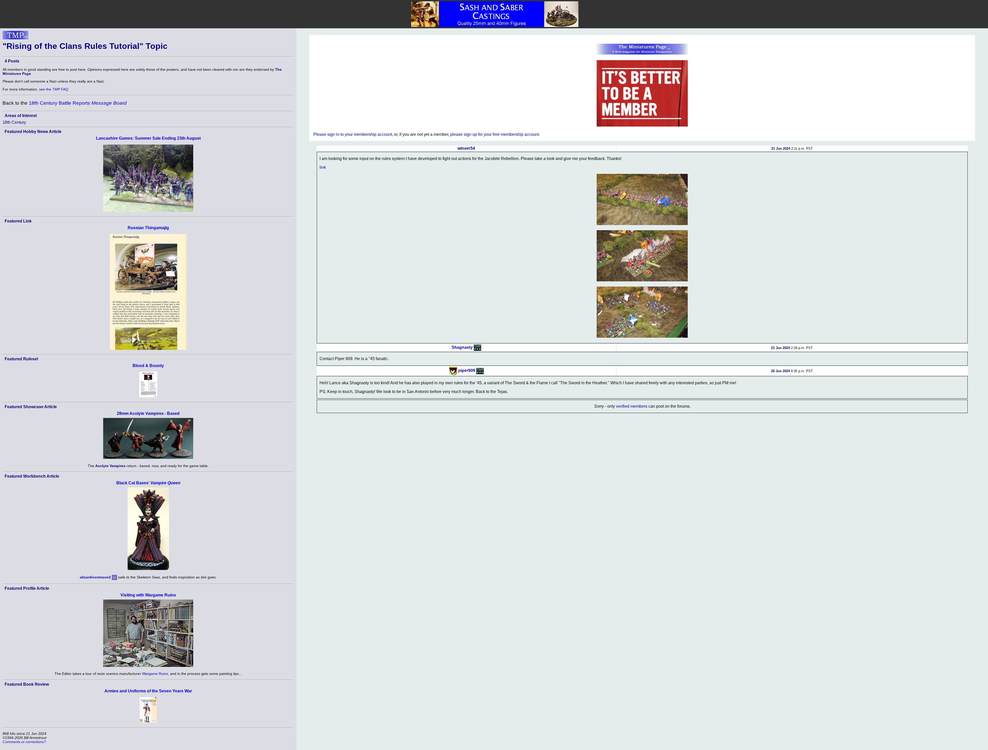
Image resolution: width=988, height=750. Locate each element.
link (323, 167)
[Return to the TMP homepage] (15, 36)
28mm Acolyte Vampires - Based (148, 413)
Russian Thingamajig (148, 228)
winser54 (466, 148)
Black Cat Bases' (148, 483)
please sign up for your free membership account (494, 134)
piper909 (466, 371)
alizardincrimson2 (95, 577)
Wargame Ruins (155, 674)
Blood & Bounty (148, 365)
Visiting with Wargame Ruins (148, 595)
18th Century (14, 122)
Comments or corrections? (24, 742)
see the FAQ (53, 89)
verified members (631, 406)
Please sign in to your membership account (352, 134)
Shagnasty (462, 347)
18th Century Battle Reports (78, 103)
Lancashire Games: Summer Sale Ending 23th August (148, 138)
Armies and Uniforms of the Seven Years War (148, 691)
